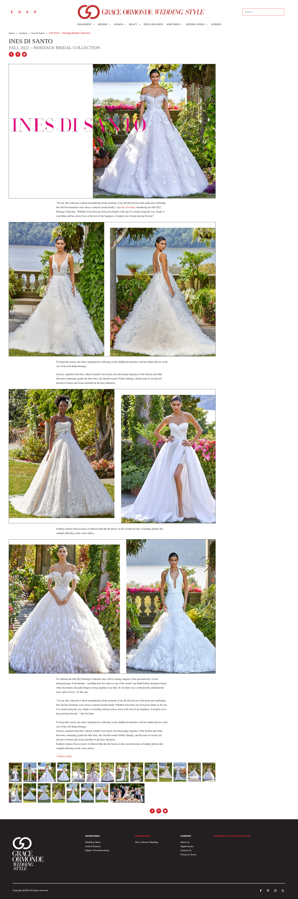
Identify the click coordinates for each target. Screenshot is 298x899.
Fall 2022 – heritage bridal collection (54, 47)
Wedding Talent (92, 842)
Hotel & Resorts (93, 846)
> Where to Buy (64, 756)
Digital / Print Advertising (97, 850)
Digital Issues (187, 846)
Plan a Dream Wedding (146, 842)
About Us (185, 842)
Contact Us (186, 850)
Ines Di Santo (31, 41)
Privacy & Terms (188, 854)
